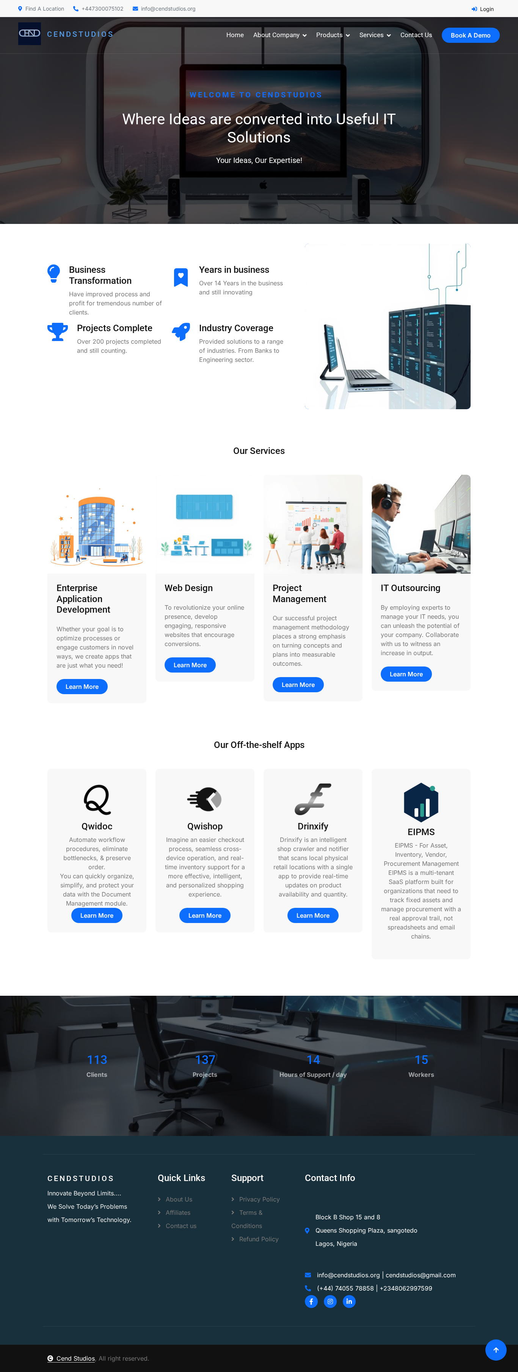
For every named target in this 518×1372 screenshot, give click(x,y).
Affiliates (177, 1212)
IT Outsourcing (411, 588)
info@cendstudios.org (168, 8)
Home (235, 35)
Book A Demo (471, 35)
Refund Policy (258, 1239)
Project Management (299, 593)
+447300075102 (103, 8)
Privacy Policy (258, 1199)
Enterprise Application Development (83, 599)
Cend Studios (76, 1358)
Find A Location (44, 8)
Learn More (82, 686)
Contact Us (416, 35)
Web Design (189, 588)
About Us (178, 1199)
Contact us (180, 1226)
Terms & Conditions (246, 1219)
